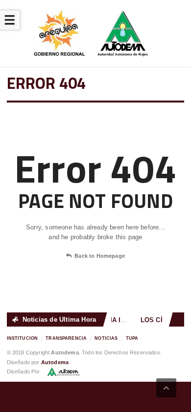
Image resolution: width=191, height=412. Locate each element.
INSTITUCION (22, 338)
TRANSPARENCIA (66, 338)
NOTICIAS (106, 338)
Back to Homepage (99, 256)
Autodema (55, 362)
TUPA (132, 338)
